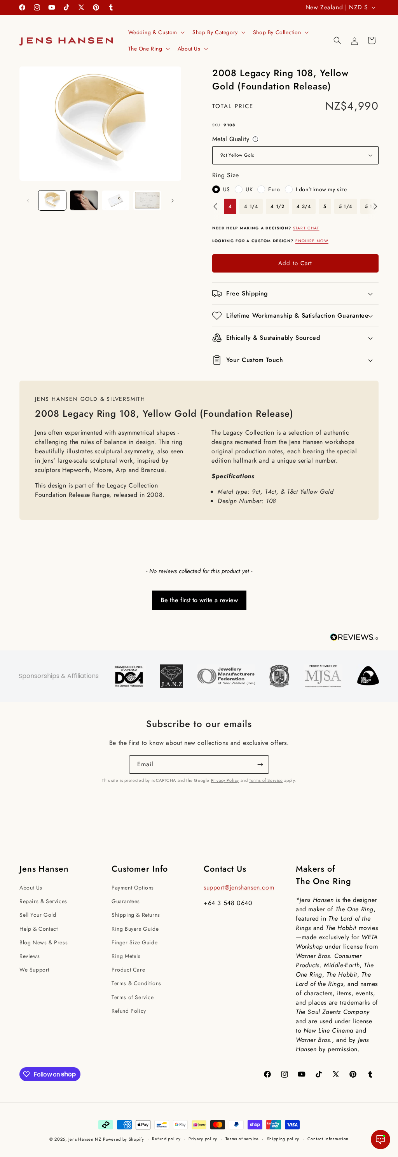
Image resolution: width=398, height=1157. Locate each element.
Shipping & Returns (136, 915)
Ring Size (225, 175)
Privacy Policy (225, 780)
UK (249, 189)
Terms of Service (266, 780)
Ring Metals (126, 956)
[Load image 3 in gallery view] (115, 200)
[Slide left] (28, 200)
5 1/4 (346, 206)
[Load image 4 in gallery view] (147, 200)
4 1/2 (277, 206)
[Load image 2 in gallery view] (84, 200)
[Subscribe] (260, 764)
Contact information (328, 1139)
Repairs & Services (43, 901)
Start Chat (306, 228)
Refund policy (166, 1139)
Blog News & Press (43, 942)
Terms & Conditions (136, 983)
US (226, 189)
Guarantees (126, 901)
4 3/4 (304, 206)
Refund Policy (129, 1011)
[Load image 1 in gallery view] (52, 200)
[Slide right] (172, 200)
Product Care (128, 969)
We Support (34, 969)
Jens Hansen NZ (84, 1139)
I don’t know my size (321, 189)
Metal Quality (235, 139)
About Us (30, 887)
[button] (156, 32)
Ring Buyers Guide (135, 929)
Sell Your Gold (37, 915)
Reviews (29, 956)
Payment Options (133, 887)
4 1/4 (251, 206)
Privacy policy (203, 1139)
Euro (274, 189)
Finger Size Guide (134, 942)
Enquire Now (311, 241)
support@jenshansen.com (239, 887)
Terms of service (242, 1139)
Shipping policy (283, 1139)
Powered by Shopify (123, 1139)
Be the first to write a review (199, 600)
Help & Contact (38, 929)
